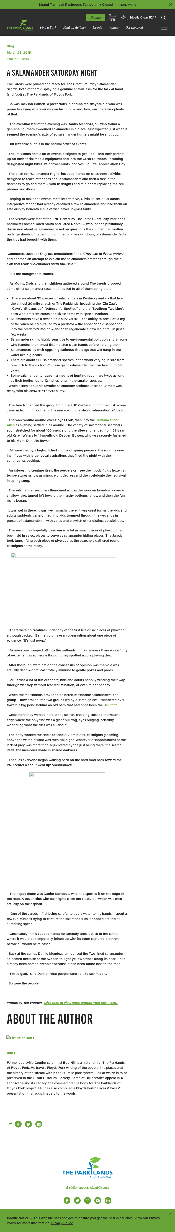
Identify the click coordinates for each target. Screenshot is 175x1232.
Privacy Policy (62, 1223)
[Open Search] (163, 17)
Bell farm (111, 705)
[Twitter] (28, 1124)
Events (97, 27)
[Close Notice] (170, 1213)
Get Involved (134, 27)
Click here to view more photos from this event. (81, 1003)
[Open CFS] (112, 17)
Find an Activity (74, 27)
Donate (95, 17)
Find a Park (48, 27)
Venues (114, 27)
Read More (127, 5)
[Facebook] (18, 1124)
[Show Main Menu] (164, 27)
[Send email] (38, 1124)
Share (10, 1124)
